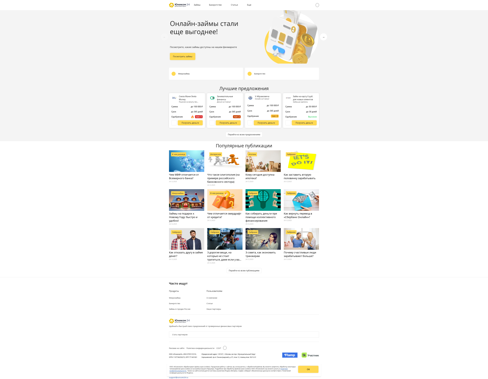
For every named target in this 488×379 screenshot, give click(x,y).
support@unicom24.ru (178, 377)
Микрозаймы (175, 298)
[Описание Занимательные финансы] (212, 122)
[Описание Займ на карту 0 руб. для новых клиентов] (288, 122)
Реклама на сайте (176, 348)
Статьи (234, 4)
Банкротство (215, 4)
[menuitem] (199, 5)
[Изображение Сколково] (310, 356)
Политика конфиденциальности (200, 348)
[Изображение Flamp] (290, 356)
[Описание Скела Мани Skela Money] (174, 122)
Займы (197, 4)
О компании (212, 298)
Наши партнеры (214, 309)
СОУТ (218, 348)
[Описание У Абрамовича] (250, 122)
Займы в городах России (179, 309)
